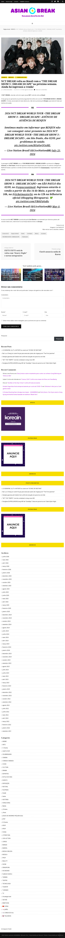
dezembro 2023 (6, 653)
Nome (3, 312)
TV (3, 893)
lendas (4, 832)
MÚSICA (11, 77)
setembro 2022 (6, 702)
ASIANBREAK (16, 935)
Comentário (4, 295)
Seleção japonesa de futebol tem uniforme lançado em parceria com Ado (23, 356)
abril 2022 (5, 718)
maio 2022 (5, 715)
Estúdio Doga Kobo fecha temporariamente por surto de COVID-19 (22, 386)
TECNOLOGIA (6, 883)
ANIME (26, 272)
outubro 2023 (6, 660)
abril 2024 (5, 640)
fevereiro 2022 (6, 725)
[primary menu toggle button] (32, 23)
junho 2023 (5, 673)
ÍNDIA (4, 806)
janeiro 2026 (6, 573)
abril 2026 (5, 563)
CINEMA (4, 757)
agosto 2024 (6, 628)
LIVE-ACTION (6, 838)
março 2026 (5, 566)
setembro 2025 (6, 586)
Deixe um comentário (41, 89)
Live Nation (29, 233)
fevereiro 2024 (6, 647)
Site (46, 312)
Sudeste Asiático (7, 874)
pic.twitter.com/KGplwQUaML (32, 145)
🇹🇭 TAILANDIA (6, 916)
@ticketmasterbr (22, 194)
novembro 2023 (7, 657)
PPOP (4, 858)
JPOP (3, 819)
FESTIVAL (5, 786)
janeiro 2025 (6, 611)
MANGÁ (26, 274)
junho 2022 (5, 712)
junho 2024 (5, 634)
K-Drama (5, 822)
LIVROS (4, 841)
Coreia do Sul (5, 233)
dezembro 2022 (6, 692)
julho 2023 (5, 670)
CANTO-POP (6, 751)
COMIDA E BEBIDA (8, 761)
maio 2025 (5, 598)
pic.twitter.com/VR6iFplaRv (32, 201)
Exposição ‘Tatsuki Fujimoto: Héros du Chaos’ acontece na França (32, 277)
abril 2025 (5, 602)
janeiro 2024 (6, 650)
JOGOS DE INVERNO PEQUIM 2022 (12, 816)
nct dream (43, 233)
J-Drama (4, 809)
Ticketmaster (45, 167)
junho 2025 (5, 595)
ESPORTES (5, 774)
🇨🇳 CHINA (5, 906)
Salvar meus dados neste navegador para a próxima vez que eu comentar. (24, 320)
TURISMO (5, 890)
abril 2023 (5, 679)
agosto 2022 (6, 705)
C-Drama (5, 748)
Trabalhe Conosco (24, 1)
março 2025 (5, 605)
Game (4, 796)
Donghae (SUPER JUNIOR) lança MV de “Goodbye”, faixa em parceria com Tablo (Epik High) (29, 363)
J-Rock (4, 812)
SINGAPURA (6, 867)
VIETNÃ (4, 900)
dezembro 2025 (6, 576)
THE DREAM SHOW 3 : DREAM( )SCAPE (10, 236)
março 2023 (5, 682)
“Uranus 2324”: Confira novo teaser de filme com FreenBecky (39, 379)
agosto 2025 (6, 589)
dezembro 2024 (6, 615)
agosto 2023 (6, 666)
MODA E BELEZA (7, 851)
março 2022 (5, 721)
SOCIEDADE (5, 871)
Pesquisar (4, 336)
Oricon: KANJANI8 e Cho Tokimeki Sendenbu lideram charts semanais (10, 277)
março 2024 (5, 644)
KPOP (4, 825)
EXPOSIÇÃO (37, 272)
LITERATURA (6, 835)
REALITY (4, 861)
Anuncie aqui (9, 1)
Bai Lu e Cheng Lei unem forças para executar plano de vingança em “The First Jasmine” (28, 353)
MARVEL (4, 848)
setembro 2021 (6, 731)
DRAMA (4, 770)
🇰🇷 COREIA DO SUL (20, 77)
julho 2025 (5, 592)
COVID (4, 764)
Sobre (2, 1)
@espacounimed (25, 187)
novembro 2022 (7, 695)
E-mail (25, 312)
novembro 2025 (7, 579)
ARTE (4, 744)
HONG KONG (6, 803)
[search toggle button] (62, 1)
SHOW (4, 864)
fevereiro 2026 (6, 569)
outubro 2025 (6, 582)
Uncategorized (6, 896)
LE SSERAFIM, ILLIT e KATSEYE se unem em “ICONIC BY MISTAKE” (22, 350)
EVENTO (4, 77)
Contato (16, 1)
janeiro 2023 (6, 689)
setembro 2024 (6, 624)
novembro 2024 (7, 618)
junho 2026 (5, 556)
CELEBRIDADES (7, 754)
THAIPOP (5, 887)
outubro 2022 (6, 699)
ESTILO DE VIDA (7, 777)
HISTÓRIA (5, 799)
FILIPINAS (5, 790)
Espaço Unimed (14, 233)
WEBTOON (5, 903)
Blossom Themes (43, 935)
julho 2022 (5, 708)
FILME (4, 793)
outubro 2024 (6, 621)
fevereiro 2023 (6, 686)
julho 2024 (5, 631)
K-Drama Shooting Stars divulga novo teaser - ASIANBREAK (20, 392)
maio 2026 (5, 560)
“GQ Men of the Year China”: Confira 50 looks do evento (23, 383)
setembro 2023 (6, 663)
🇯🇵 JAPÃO (10, 274)
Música (36, 233)
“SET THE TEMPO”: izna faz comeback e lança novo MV (18, 360)
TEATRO (4, 880)
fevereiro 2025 (6, 608)
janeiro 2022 (6, 728)
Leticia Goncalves (7, 89)
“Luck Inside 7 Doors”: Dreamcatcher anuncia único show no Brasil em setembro (54, 277)
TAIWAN (4, 877)
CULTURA (5, 767)
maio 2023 (5, 676)
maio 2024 (5, 637)
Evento (22, 233)
